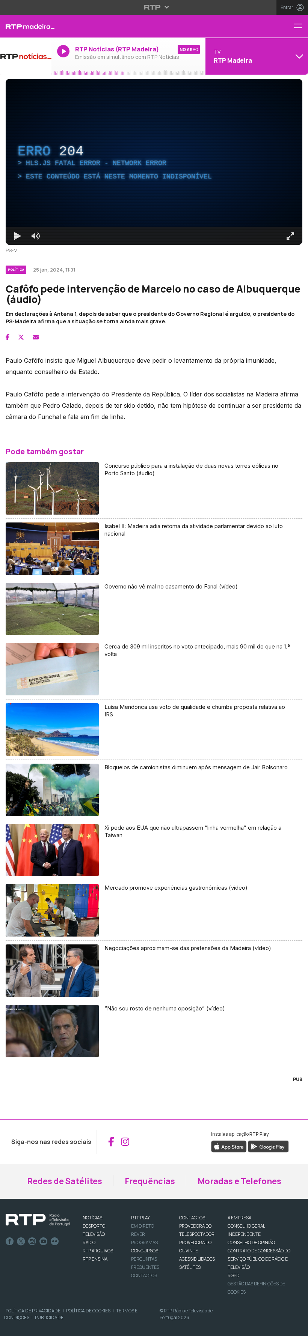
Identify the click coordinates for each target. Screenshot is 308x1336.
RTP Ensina (95, 1259)
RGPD (233, 1275)
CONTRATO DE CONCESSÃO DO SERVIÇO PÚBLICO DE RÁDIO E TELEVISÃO (259, 1258)
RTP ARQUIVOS (98, 1250)
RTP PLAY (140, 1217)
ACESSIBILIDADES (197, 1259)
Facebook (10, 1241)
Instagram (32, 1241)
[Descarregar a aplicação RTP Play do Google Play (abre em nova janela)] (268, 1146)
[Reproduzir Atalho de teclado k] (18, 236)
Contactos (144, 1275)
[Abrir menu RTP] (154, 7)
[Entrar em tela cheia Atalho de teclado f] (290, 236)
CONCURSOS (144, 1250)
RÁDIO (89, 1242)
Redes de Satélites (64, 1181)
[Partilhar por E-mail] (36, 337)
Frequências (150, 1181)
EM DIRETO (142, 1226)
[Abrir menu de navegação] (301, 26)
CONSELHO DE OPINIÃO (251, 1242)
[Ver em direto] (25, 56)
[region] (154, 162)
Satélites (190, 1267)
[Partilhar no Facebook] (7, 337)
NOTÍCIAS (92, 1217)
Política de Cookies (88, 1310)
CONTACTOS (192, 1217)
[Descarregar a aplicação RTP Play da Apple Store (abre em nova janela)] (229, 1146)
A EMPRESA (239, 1217)
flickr (55, 1241)
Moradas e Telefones (239, 1181)
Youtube (43, 1241)
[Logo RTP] (38, 1220)
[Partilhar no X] (21, 337)
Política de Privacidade (33, 1310)
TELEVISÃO (94, 1234)
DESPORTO (94, 1226)
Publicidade (49, 1317)
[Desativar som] (36, 236)
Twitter (21, 1241)
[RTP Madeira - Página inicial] (25, 26)
